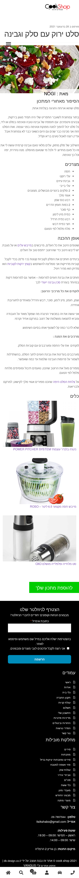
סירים (67, 749)
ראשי (68, 682)
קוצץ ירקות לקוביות (18, 264)
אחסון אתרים (48, 865)
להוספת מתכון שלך (54, 587)
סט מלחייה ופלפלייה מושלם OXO (55, 564)
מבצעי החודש (63, 795)
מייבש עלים (24, 245)
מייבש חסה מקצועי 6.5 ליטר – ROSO (53, 506)
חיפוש (21, 872)
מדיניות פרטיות (62, 718)
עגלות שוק (65, 769)
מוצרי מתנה (64, 800)
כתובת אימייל (39, 621)
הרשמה (39, 659)
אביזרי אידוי (64, 775)
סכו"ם (67, 780)
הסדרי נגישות (63, 728)
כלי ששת (66, 785)
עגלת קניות (64, 702)
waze (59, 872)
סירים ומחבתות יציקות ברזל (55, 759)
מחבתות (66, 754)
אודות (67, 687)
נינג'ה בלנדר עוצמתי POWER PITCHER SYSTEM (44, 449)
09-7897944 (58, 817)
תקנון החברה (63, 697)
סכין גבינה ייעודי (50, 282)
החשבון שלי (64, 713)
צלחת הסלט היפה (64, 382)
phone (72, 872)
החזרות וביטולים (62, 723)
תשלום (67, 707)
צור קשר (66, 733)
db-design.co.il (12, 861)
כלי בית (66, 692)
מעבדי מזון (65, 790)
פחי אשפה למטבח (60, 764)
